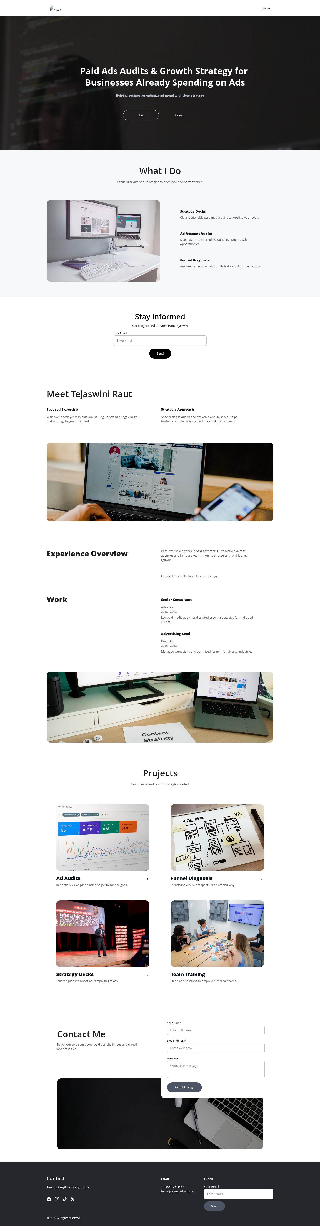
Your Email (120, 333)
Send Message (184, 1087)
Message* (173, 1058)
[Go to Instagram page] (57, 1199)
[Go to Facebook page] (49, 1199)
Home (266, 8)
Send (160, 353)
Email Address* (176, 1040)
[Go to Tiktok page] (64, 1199)
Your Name (174, 1023)
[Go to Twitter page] (72, 1199)
